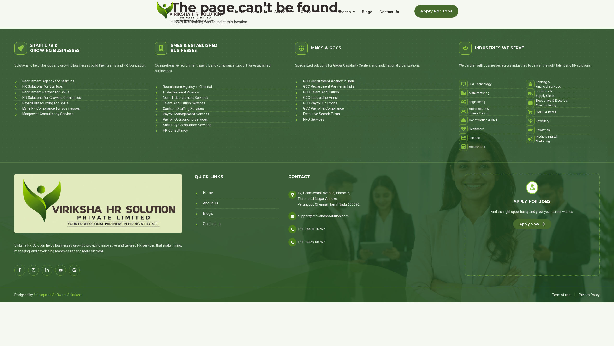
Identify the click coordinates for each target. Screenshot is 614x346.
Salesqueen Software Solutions (58, 295)
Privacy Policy (589, 295)
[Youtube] (60, 270)
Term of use (561, 295)
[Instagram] (33, 270)
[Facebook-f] (19, 270)
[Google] (74, 270)
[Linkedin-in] (47, 270)
